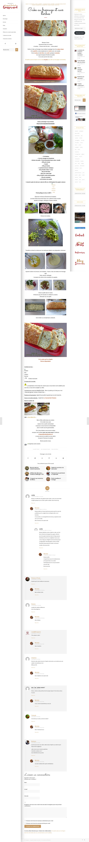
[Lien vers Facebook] (5, 43)
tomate (76, 179)
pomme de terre (78, 172)
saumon (76, 177)
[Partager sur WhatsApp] (42, 458)
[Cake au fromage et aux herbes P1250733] (56, 261)
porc (83, 172)
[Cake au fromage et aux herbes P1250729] (60, 208)
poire (81, 168)
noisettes (57, 53)
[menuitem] (10, 15)
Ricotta (57, 4)
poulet (76, 175)
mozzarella (77, 161)
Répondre (33, 503)
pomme (76, 170)
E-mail (26, 789)
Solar (80, 177)
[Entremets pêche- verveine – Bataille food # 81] (1, 421)
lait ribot (42, 53)
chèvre (81, 142)
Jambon (76, 156)
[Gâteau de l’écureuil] (88, 421)
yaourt (83, 179)
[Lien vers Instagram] (15, 43)
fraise (79, 149)
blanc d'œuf (77, 133)
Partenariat (82, 165)
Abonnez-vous (80, 33)
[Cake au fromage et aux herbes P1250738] (56, 307)
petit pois (76, 168)
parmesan (77, 165)
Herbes (34, 160)
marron (80, 156)
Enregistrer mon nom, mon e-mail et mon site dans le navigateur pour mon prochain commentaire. (43, 805)
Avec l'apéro (38, 4)
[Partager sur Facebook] (27, 458)
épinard (76, 181)
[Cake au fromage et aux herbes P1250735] (46, 285)
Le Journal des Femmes (50, 398)
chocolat (82, 140)
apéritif (35, 51)
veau (80, 179)
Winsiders (49, 840)
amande (76, 131)
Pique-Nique (51, 4)
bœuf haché (77, 135)
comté (47, 53)
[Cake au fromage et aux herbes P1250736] (60, 285)
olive (79, 163)
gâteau (83, 154)
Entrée (53, 4)
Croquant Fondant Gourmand (35, 840)
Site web (26, 796)
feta (75, 149)
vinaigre (45, 158)
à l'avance (31, 4)
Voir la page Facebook (81, 113)
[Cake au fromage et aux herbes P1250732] (35, 261)
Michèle (56, 449)
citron (76, 144)
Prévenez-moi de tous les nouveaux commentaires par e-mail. (39, 820)
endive (81, 147)
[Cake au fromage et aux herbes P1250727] (31, 208)
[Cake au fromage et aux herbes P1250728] (46, 208)
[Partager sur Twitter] (35, 458)
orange (82, 163)
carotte (80, 137)
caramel (76, 137)
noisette (82, 161)
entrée (50, 51)
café (81, 135)
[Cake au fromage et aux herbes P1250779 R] (45, 28)
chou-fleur (77, 142)
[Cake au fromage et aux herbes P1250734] (31, 285)
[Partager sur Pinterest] (49, 458)
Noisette (44, 4)
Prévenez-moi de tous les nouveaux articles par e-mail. (38, 823)
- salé (26, 4)
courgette (77, 147)
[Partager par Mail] (63, 458)
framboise (77, 151)
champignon (77, 140)
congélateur (46, 4)
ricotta (48, 162)
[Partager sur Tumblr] (56, 458)
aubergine (81, 131)
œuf (80, 181)
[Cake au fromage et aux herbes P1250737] (35, 307)
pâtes (80, 175)
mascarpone (77, 158)
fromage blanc (77, 154)
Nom (25, 782)
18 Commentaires (45, 449)
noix (76, 163)
